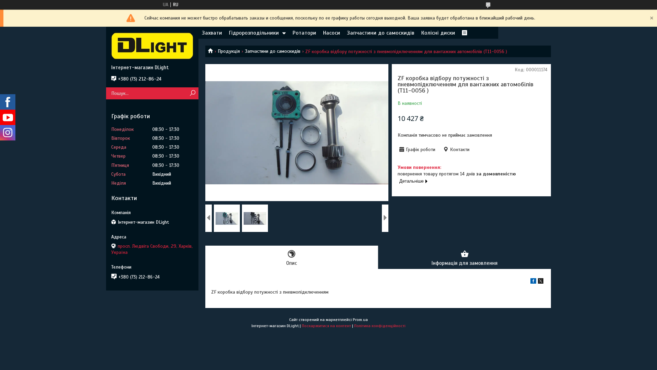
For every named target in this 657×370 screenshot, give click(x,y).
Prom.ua (360, 319)
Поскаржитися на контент (326, 325)
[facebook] (533, 282)
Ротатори (304, 32)
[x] (540, 282)
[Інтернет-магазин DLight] (152, 45)
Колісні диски (438, 32)
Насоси (331, 32)
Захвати (212, 32)
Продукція (229, 51)
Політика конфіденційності (379, 325)
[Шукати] (192, 93)
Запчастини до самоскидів (380, 32)
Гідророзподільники (254, 32)
